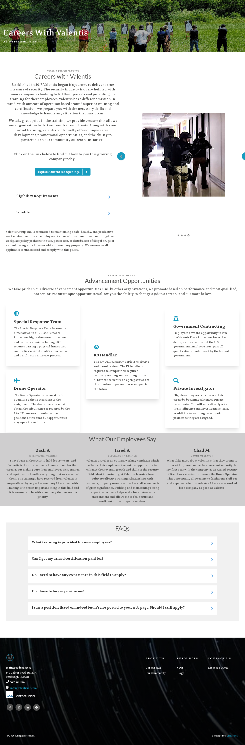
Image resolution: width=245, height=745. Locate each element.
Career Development (122, 275)
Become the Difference (63, 71)
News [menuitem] (180, 667)
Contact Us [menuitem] (219, 658)
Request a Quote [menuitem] (218, 667)
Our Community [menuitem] (156, 673)
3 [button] (185, 235)
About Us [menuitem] (155, 658)
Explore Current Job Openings (58, 172)
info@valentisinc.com (23, 688)
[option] (183, 155)
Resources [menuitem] (187, 658)
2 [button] (182, 235)
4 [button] (188, 235)
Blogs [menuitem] (180, 673)
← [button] (121, 156)
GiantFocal (232, 736)
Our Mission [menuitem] (153, 667)
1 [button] (179, 235)
